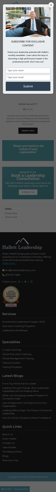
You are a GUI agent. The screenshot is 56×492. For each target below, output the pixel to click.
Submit (28, 86)
